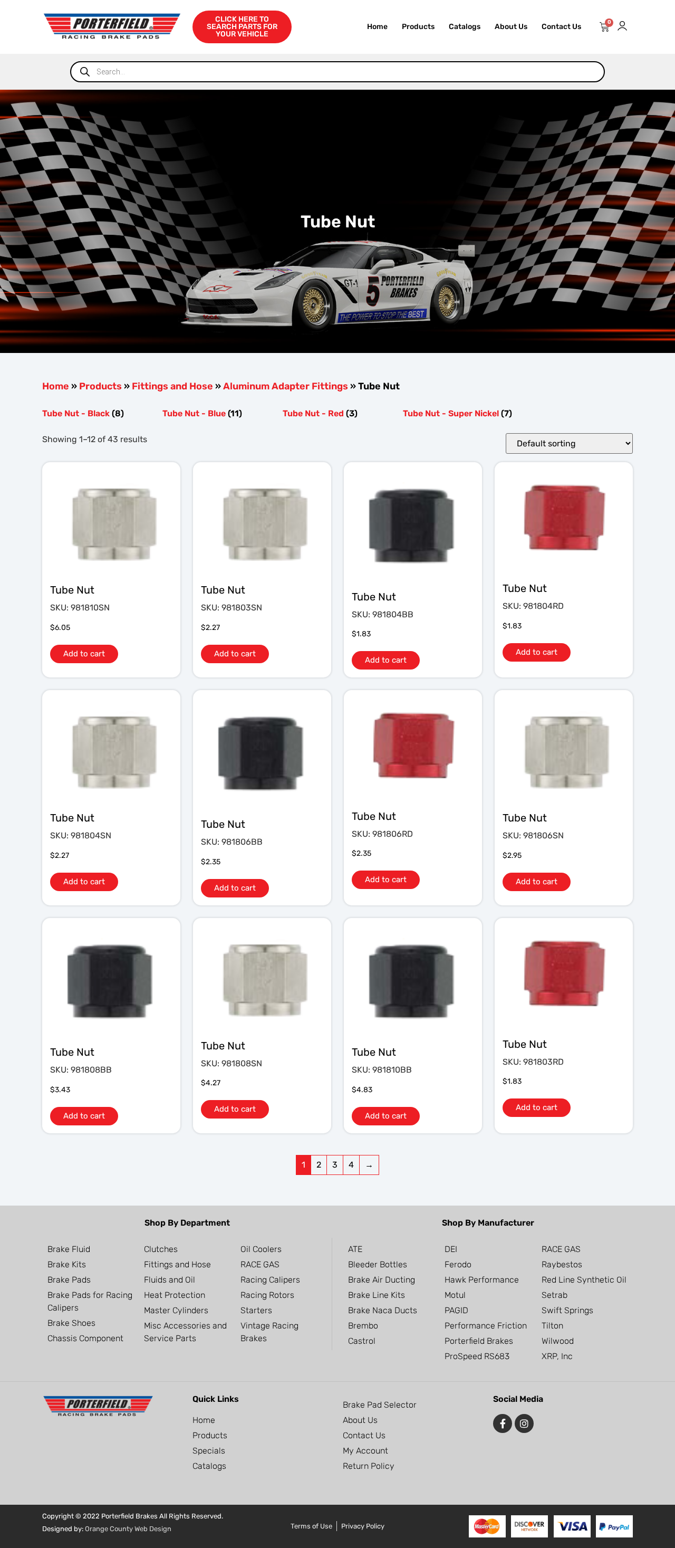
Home (377, 26)
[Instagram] (524, 1423)
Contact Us (561, 26)
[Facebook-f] (502, 1423)
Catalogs (464, 26)
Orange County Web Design (128, 1529)
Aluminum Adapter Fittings (285, 386)
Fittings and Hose (172, 386)
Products (418, 26)
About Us (511, 26)
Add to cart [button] (84, 653)
